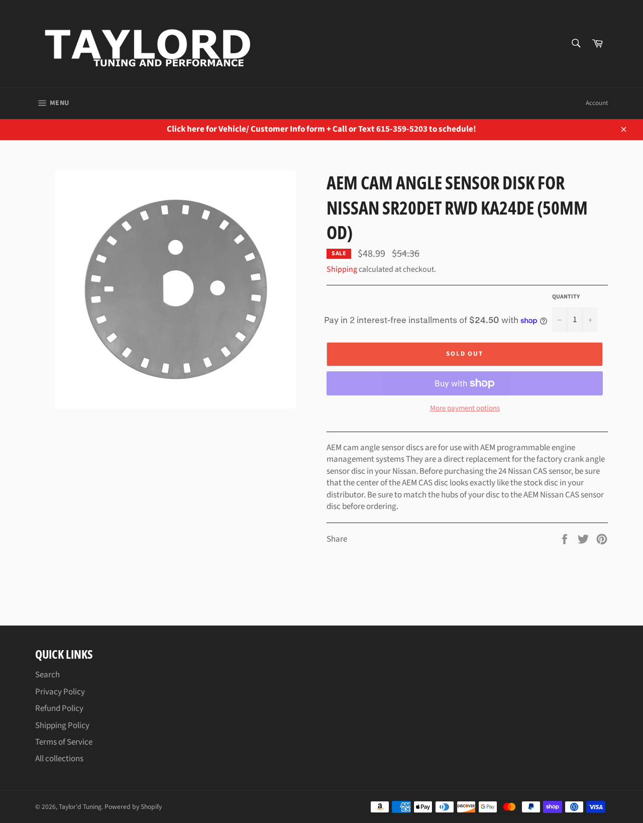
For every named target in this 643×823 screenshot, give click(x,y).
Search (47, 675)
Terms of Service (63, 742)
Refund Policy (59, 708)
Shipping (342, 269)
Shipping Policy (62, 725)
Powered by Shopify (133, 806)
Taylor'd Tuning (80, 806)
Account (597, 103)
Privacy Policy (60, 692)
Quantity (566, 297)
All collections (59, 759)
